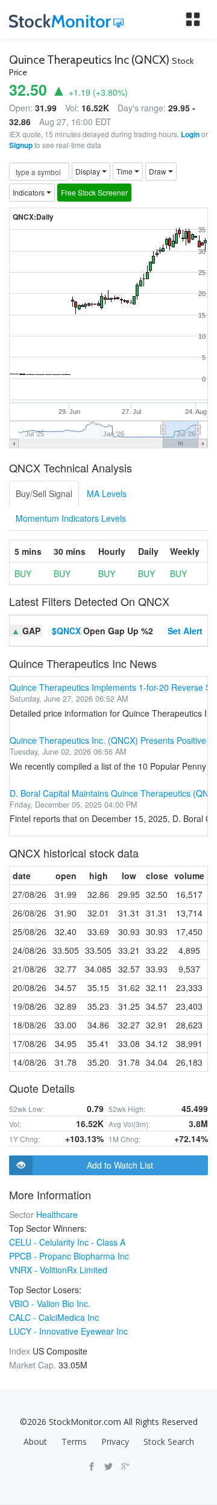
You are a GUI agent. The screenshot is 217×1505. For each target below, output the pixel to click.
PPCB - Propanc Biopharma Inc (69, 1256)
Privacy (115, 1441)
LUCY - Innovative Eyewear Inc (68, 1331)
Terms (74, 1441)
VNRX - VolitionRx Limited (58, 1270)
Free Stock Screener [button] (94, 192)
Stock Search (168, 1441)
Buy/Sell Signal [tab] (44, 493)
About (35, 1441)
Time (125, 171)
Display (88, 171)
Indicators (29, 192)
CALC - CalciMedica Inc (54, 1317)
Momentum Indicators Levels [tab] (71, 518)
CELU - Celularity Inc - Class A (67, 1242)
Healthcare (57, 1214)
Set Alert (185, 631)
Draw (158, 171)
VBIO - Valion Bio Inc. (49, 1303)
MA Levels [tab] (107, 493)
